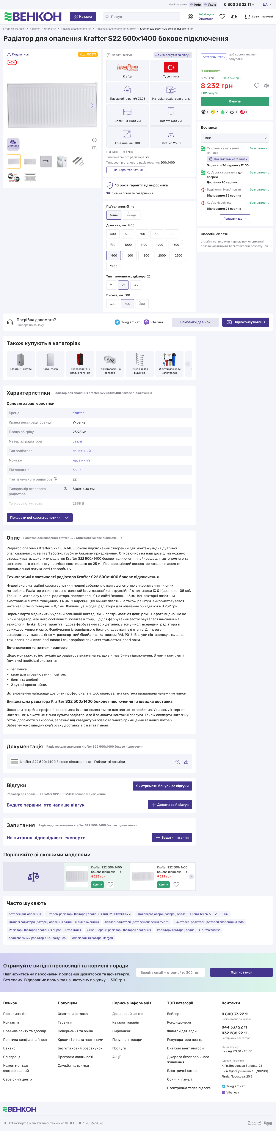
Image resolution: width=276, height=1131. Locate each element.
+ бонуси (209, 93)
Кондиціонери (179, 1022)
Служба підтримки (73, 1065)
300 (113, 304)
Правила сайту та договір (24, 1031)
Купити (235, 101)
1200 (159, 245)
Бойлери (174, 1014)
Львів (212, 4)
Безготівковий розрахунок (80, 1048)
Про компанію (15, 1014)
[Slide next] (92, 105)
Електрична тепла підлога (189, 1088)
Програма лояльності (75, 1057)
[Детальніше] (55, 479)
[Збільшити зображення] (95, 140)
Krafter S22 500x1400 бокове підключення (106, 870)
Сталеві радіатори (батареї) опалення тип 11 (137, 922)
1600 (129, 255)
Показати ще (232, 219)
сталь (77, 441)
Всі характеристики (128, 170)
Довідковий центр (127, 1014)
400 (113, 234)
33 (136, 285)
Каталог (86, 16)
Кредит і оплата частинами (80, 1040)
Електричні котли (20, 368)
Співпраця (11, 1057)
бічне (77, 470)
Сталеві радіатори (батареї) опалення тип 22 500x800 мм (89, 914)
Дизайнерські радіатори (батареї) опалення (119, 930)
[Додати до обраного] (257, 86)
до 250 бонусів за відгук (172, 55)
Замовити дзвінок (195, 322)
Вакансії (10, 1048)
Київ (197, 4)
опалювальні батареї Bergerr (92, 938)
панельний (82, 451)
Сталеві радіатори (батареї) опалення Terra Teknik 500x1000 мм (182, 914)
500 (127, 234)
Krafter (127, 76)
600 (142, 234)
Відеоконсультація (249, 322)
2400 (114, 266)
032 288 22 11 (234, 1033)
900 (113, 245)
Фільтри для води (182, 1031)
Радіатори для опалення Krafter (116, 28)
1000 (128, 245)
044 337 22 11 (234, 1027)
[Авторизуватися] (190, 16)
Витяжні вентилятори (185, 1048)
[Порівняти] (266, 86)
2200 (178, 255)
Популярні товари (127, 1040)
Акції (116, 1057)
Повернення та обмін (75, 1031)
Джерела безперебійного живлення (188, 1059)
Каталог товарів (125, 1022)
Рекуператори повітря (185, 1040)
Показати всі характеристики (35, 517)
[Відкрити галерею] (95, 148)
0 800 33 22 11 (237, 4)
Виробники (121, 1031)
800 (171, 234)
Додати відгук (122, 55)
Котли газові (50, 368)
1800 (145, 255)
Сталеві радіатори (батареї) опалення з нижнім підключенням (54, 922)
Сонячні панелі (179, 1079)
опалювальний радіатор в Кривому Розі (37, 938)
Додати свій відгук (173, 805)
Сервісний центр (17, 1079)
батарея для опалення (25, 914)
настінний (81, 460)
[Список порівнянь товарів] (234, 16)
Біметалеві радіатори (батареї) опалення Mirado (209, 922)
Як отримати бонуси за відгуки (162, 786)
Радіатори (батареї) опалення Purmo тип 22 (188, 930)
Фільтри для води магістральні (170, 370)
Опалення (50, 28)
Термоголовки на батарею (110, 370)
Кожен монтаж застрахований (16, 1068)
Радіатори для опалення (76, 28)
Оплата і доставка (73, 1014)
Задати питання (175, 837)
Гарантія (65, 1022)
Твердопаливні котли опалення (80, 370)
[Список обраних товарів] (222, 16)
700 (157, 234)
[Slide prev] (12, 105)
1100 (144, 245)
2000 (162, 255)
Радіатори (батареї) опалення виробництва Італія (45, 930)
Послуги (119, 1048)
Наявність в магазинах (230, 159)
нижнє (132, 215)
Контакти (11, 1022)
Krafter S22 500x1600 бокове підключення (172, 870)
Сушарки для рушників (140, 370)
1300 (175, 245)
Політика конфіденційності (25, 1040)
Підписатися (241, 972)
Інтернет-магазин (14, 28)
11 (111, 285)
